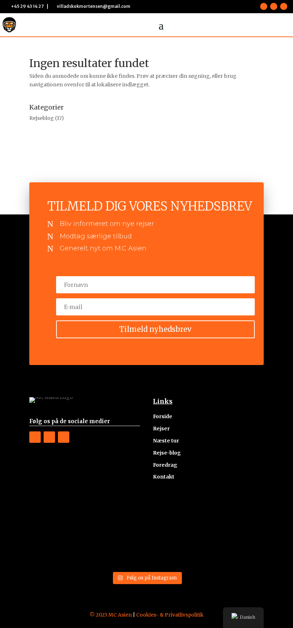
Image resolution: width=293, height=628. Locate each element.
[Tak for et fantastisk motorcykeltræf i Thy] (117, 550)
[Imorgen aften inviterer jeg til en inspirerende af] (176, 515)
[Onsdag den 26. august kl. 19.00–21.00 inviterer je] (236, 550)
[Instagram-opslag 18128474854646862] (57, 550)
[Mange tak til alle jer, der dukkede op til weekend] (176, 550)
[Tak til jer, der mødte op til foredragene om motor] (117, 515)
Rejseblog (41, 118)
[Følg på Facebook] (263, 6)
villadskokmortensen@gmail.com (93, 6)
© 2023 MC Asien (111, 615)
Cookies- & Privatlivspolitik (170, 615)
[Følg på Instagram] (273, 6)
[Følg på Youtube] (283, 6)
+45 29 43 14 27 (27, 6)
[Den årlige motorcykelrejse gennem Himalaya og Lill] (57, 515)
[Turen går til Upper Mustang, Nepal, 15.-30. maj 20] (236, 515)
